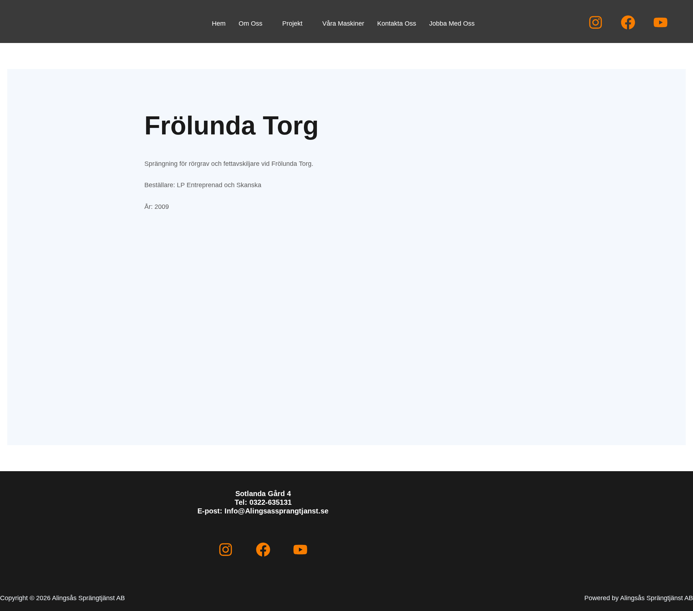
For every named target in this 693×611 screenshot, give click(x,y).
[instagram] (596, 22)
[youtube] (660, 22)
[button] (265, 23)
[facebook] (628, 22)
